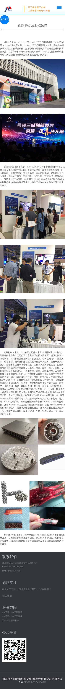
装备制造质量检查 (10, 620)
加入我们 (7, 596)
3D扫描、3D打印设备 (12, 612)
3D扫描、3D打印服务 (12, 616)
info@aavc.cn (14, 571)
